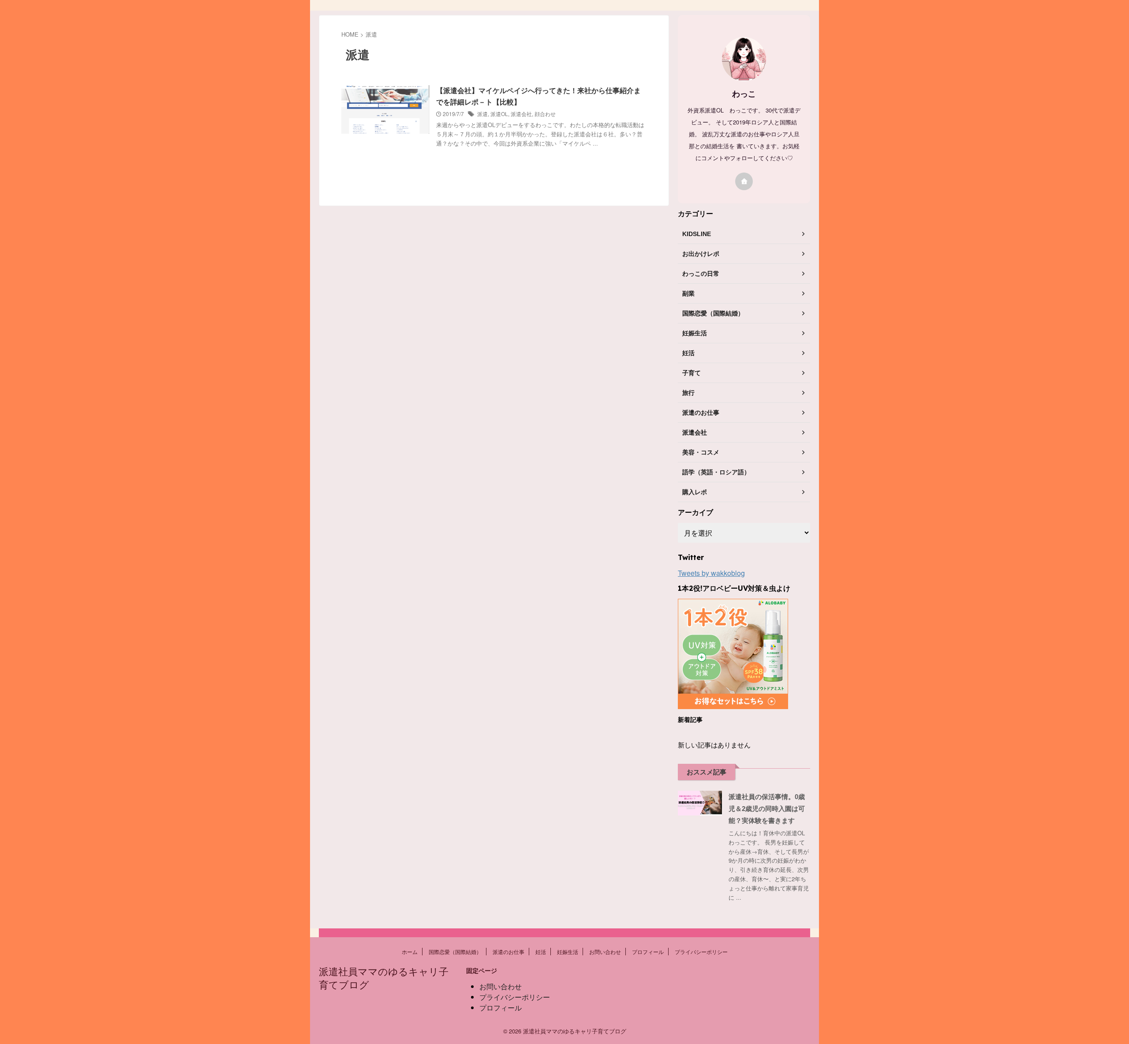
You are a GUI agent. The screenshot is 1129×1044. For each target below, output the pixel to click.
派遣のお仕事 (508, 951)
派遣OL (499, 113)
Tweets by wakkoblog (711, 573)
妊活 (540, 951)
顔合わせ (545, 113)
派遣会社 (521, 113)
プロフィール (648, 951)
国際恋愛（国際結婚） (455, 951)
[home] (744, 181)
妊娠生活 (567, 951)
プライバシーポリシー (701, 951)
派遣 (482, 113)
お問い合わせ (605, 951)
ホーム (410, 951)
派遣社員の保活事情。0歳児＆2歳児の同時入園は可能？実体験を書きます (767, 808)
